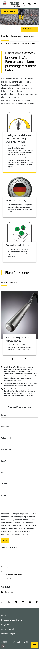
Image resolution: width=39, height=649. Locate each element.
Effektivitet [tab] (14, 282)
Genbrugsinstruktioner (10, 629)
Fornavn (4, 415)
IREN (33, 43)
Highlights (5, 36)
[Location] (2, 601)
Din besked (5, 495)
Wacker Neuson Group (13, 575)
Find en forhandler (29, 29)
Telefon (4, 484)
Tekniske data (16, 36)
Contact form (10, 592)
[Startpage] (11, 4)
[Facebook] (16, 601)
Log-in (7, 567)
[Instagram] (9, 601)
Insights (8, 578)
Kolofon (4, 615)
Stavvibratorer (25, 43)
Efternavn (5, 426)
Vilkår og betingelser (9, 634)
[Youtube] (23, 601)
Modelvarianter (29, 36)
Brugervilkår (6, 624)
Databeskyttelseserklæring (11, 620)
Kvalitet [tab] (4, 282)
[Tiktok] (37, 601)
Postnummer (6, 449)
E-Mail (4, 472)
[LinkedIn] (30, 601)
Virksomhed (6, 438)
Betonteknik (15, 43)
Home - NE (6, 43)
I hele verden (9, 571)
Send (5, 541)
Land (3, 461)
